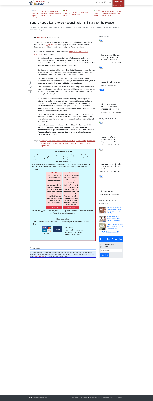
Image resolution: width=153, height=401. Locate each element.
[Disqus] (63, 321)
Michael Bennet (52, 143)
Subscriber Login (118, 5)
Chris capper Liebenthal (106, 145)
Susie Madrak (41, 37)
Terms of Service (39, 256)
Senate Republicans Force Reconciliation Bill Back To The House (72, 23)
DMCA (112, 398)
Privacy (106, 398)
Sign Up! (105, 255)
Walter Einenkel (104, 172)
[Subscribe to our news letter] (107, 2)
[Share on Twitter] (30, 87)
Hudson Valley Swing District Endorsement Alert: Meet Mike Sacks (113, 218)
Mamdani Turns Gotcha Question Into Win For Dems (110, 166)
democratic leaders (59, 141)
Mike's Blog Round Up (110, 82)
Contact (86, 398)
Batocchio (103, 85)
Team (72, 398)
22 (100, 40)
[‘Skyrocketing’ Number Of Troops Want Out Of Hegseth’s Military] (111, 46)
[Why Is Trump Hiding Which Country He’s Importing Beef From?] (111, 95)
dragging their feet (50, 44)
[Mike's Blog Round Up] (111, 73)
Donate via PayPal (57, 229)
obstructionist (64, 143)
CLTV (47, 2)
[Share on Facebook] (30, 83)
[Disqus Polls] (62, 279)
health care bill (81, 141)
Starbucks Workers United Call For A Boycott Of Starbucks (110, 139)
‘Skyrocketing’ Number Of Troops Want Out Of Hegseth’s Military (110, 57)
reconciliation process (78, 143)
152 (101, 90)
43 (100, 176)
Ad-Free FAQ (55, 213)
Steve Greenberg (105, 194)
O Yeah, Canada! (107, 191)
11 (100, 67)
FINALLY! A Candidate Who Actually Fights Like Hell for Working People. (115, 226)
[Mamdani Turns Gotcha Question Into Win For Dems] (111, 155)
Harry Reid (71, 141)
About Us (78, 398)
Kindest (46, 233)
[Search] (110, 2)
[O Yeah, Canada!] (111, 182)
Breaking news (45, 141)
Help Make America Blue (111, 232)
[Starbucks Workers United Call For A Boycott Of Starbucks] (111, 128)
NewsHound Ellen (105, 63)
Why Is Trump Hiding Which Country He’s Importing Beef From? (110, 106)
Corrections (120, 398)
